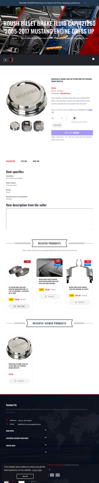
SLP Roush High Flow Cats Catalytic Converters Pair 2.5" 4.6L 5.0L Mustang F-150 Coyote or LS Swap (19, 290)
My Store (60, 91)
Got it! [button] (25, 476)
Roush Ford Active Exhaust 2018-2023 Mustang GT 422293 (78, 288)
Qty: (52, 118)
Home (14, 38)
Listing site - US (61, 137)
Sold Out (57, 125)
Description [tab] (10, 161)
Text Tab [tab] (24, 161)
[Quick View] (9, 271)
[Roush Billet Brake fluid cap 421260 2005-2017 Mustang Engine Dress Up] (15, 126)
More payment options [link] (79, 122)
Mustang (71, 137)
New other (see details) (84, 137)
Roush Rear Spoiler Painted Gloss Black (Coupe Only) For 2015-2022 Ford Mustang (48, 281)
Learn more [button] (37, 470)
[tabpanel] (49, 200)
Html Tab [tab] (36, 161)
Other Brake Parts (57, 140)
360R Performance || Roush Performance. (49, 465)
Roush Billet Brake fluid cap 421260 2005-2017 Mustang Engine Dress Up (18, 366)
